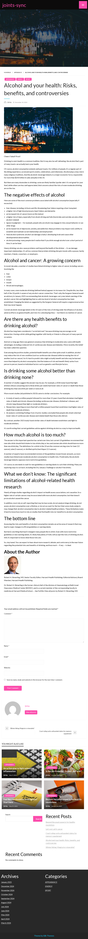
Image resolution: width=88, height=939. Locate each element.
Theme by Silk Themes (44, 936)
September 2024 (7, 898)
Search (7, 815)
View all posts (31, 712)
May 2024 (5, 915)
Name (6, 646)
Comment (8, 614)
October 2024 (6, 894)
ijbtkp (9, 102)
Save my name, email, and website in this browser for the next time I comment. (35, 680)
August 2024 (6, 902)
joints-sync (14, 5)
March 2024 (6, 923)
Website (7, 668)
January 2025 (6, 882)
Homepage (7, 72)
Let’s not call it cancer (54, 829)
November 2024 (7, 890)
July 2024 (5, 907)
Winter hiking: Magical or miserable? (60, 847)
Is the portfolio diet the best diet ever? (64, 771)
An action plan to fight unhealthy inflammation (18, 770)
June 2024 (5, 911)
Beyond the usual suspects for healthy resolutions (64, 800)
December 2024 (7, 886)
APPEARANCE (18, 72)
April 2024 (5, 919)
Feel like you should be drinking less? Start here (20, 800)
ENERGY (20, 79)
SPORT (28, 79)
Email (6, 657)
